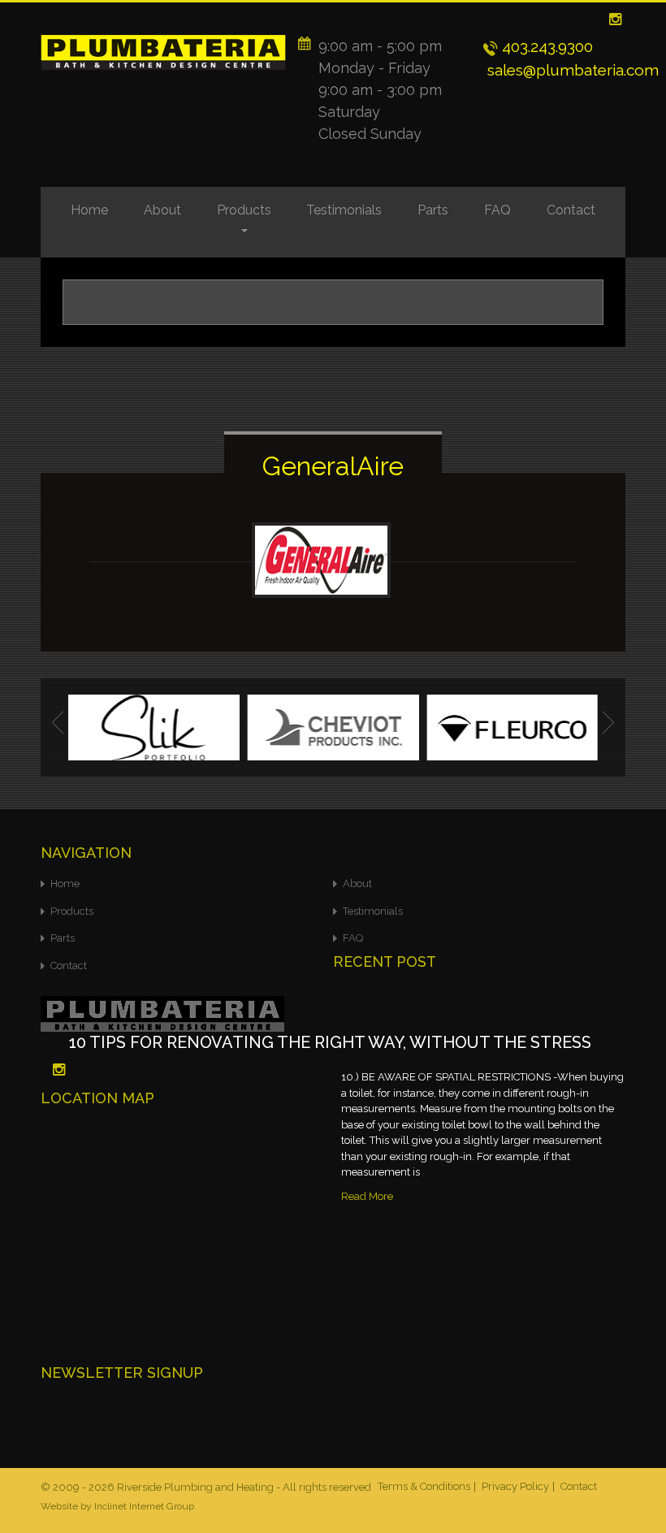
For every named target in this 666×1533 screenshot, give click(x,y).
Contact (571, 210)
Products (244, 210)
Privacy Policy (515, 1486)
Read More (367, 1196)
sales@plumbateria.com (571, 70)
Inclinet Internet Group (144, 1506)
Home (89, 210)
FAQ (497, 210)
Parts (432, 210)
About (162, 210)
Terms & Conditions (424, 1486)
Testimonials (344, 210)
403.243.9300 (545, 46)
